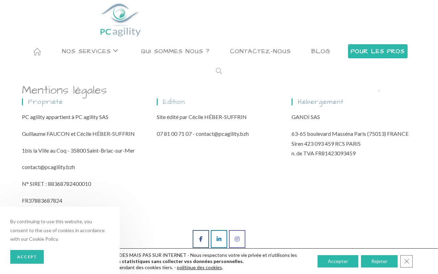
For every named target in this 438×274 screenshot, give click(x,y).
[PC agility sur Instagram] (237, 239)
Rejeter (379, 261)
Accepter (338, 261)
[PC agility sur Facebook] (201, 239)
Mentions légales (399, 90)
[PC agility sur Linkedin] (219, 239)
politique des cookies (199, 267)
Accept (27, 256)
